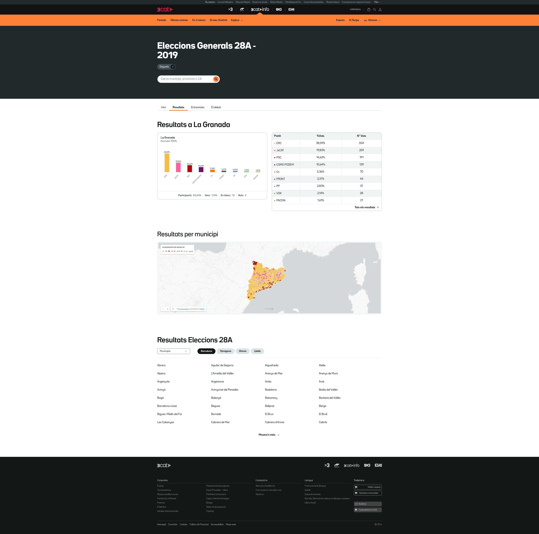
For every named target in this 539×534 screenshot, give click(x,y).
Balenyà (216, 398)
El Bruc (269, 414)
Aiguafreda (271, 365)
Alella (322, 365)
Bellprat (269, 406)
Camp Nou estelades (314, 2)
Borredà (216, 414)
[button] (326, 207)
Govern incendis (260, 2)
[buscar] (216, 79)
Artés (268, 381)
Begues (215, 406)
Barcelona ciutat (167, 406)
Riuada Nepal (332, 2)
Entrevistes (198, 107)
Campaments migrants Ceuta (356, 2)
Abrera (161, 365)
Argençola (163, 381)
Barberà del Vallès (330, 398)
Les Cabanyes (165, 422)
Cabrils (323, 422)
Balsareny (271, 398)
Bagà (160, 398)
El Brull (323, 414)
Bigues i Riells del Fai (169, 414)
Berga (322, 406)
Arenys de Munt (328, 373)
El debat (216, 107)
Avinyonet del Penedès (224, 390)
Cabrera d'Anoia (274, 422)
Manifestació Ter (293, 2)
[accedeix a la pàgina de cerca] (374, 9)
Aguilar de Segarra (222, 365)
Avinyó (161, 390)
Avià (321, 381)
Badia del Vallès (328, 390)
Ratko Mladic (276, 2)
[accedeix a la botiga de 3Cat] (369, 9)
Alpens (161, 373)
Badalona (271, 390)
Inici (163, 107)
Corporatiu (355, 9)
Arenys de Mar (274, 373)
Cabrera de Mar (220, 422)
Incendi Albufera (225, 2)
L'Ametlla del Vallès (222, 373)
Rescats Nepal (243, 2)
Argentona (217, 381)
